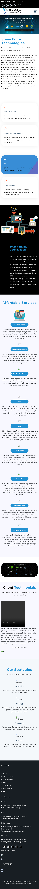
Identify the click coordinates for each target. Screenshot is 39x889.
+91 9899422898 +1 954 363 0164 (15, 1)
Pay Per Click (19, 450)
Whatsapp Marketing (19, 530)
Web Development (19, 324)
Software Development (19, 349)
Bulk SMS (19, 479)
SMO (19, 426)
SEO (19, 401)
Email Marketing (19, 505)
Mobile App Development (19, 373)
